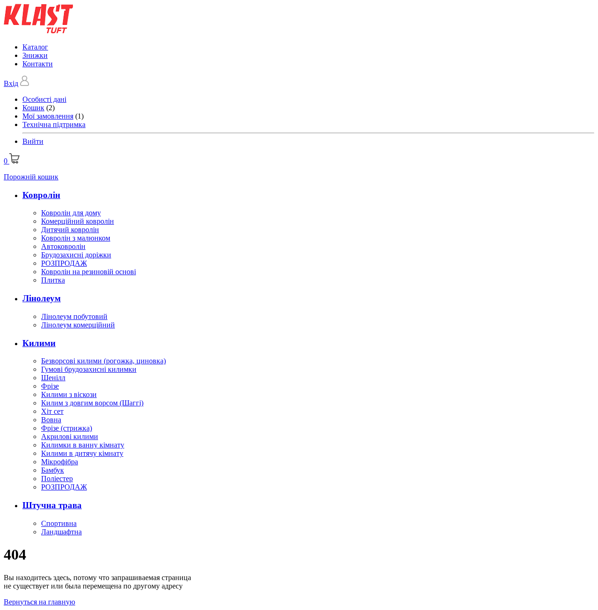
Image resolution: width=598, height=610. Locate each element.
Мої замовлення (47, 116)
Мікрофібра (59, 462)
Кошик (33, 108)
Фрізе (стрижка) (66, 428)
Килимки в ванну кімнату (82, 445)
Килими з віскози (69, 394)
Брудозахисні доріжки (76, 255)
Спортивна (59, 523)
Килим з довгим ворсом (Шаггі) (92, 403)
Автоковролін (63, 246)
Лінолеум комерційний (78, 325)
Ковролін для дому (71, 213)
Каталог (35, 47)
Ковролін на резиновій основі (88, 272)
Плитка (53, 280)
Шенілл (53, 378)
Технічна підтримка (53, 124)
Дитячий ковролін (70, 230)
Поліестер (57, 478)
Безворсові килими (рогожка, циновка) (103, 361)
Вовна (51, 420)
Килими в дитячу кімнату (82, 453)
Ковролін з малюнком (75, 238)
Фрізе (50, 386)
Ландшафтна (61, 532)
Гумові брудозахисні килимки (88, 369)
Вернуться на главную (39, 602)
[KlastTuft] (38, 31)
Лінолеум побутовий (74, 316)
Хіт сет (52, 411)
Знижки (35, 55)
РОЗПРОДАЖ (64, 263)
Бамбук (52, 470)
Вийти (32, 141)
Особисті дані (44, 99)
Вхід (11, 83)
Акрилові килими (69, 436)
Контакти (37, 64)
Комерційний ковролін (77, 221)
